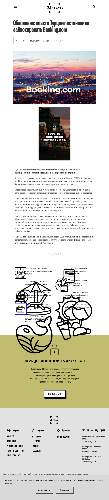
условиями (78, 480)
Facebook (36, 441)
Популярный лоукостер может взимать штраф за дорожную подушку (38, 271)
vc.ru (59, 40)
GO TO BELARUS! (64, 436)
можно (47, 204)
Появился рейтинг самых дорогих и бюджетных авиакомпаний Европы (76, 283)
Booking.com (44, 172)
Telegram (36, 450)
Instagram (36, 436)
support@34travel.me (89, 451)
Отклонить (44, 490)
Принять (64, 490)
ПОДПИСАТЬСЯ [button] (54, 394)
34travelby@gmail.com (90, 441)
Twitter (36, 445)
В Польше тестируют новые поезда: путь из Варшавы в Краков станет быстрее (38, 295)
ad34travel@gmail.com (90, 461)
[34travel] (55, 8)
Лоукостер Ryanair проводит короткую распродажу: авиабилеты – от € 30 (38, 307)
